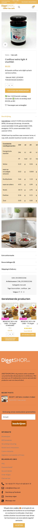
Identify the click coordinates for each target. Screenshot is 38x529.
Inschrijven (19, 423)
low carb (14, 55)
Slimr (10, 328)
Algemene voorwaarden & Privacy (13, 455)
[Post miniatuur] (5, 399)
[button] (10, 339)
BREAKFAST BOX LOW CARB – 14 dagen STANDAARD (10, 323)
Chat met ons (6, 478)
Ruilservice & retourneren (10, 447)
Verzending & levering (9, 444)
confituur (24, 288)
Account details (7, 471)
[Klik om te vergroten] (5, 44)
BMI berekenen (7, 440)
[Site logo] (8, 7)
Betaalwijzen (6, 436)
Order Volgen (6, 475)
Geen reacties (21, 400)
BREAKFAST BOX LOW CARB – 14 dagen (28, 322)
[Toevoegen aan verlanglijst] (16, 305)
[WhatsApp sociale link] (15, 3)
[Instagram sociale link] (21, 292)
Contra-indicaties (7, 451)
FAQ (3, 463)
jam (29, 288)
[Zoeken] (19, 7)
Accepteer (19, 525)
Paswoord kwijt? (7, 467)
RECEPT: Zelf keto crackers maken (22, 397)
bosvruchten (16, 288)
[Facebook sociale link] (19, 292)
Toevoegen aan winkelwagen (18, 90)
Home (7, 55)
